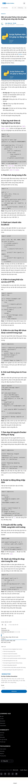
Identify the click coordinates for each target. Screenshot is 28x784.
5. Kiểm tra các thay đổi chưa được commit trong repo (14, 658)
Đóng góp (2, 737)
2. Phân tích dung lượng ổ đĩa (8, 651)
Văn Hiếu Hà (8, 23)
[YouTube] (16, 773)
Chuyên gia (2, 741)
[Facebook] (5, 773)
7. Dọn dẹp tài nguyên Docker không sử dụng (12, 662)
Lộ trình (2, 718)
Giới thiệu (2, 732)
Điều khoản (15, 770)
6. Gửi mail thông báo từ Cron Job (9, 660)
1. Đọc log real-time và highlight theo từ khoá (12, 649)
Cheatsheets (3, 725)
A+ (15, 7)
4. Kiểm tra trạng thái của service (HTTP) (11, 656)
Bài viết (1, 716)
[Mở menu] (24, 3)
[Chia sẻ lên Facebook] (2, 624)
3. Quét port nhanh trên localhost (9, 653)
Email (2, 685)
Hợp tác (2, 753)
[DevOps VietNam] (8, 3)
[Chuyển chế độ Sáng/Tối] (25, 8)
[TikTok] (12, 773)
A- (12, 7)
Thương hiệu (3, 755)
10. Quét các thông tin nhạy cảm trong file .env (12, 669)
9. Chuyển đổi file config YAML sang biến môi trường (14, 667)
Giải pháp (2, 751)
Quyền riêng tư (23, 770)
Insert (15, 783)
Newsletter (2, 721)
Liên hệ (1, 735)
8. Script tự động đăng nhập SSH (9, 665)
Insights (3, 13)
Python (20, 54)
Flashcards (2, 723)
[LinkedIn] (1, 773)
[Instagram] (8, 773)
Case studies (3, 749)
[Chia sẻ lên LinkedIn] (5, 624)
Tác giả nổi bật (3, 739)
